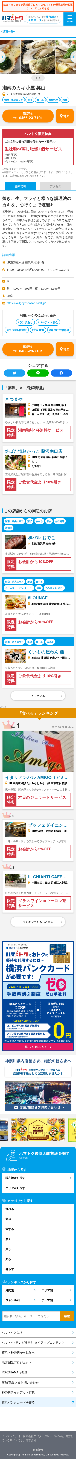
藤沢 (30, 99)
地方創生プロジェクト (17, 1362)
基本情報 (20, 186)
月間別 (9, 1290)
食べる (40, 99)
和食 (65, 99)
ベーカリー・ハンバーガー (19, 588)
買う (8, 1249)
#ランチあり (25, 322)
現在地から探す (15, 1178)
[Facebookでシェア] (61, 373)
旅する (9, 1229)
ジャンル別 (12, 1300)
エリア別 (47, 1290)
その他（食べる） (54, 588)
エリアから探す (15, 1188)
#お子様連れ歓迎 (17, 330)
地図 (66, 116)
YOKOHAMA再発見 (14, 1372)
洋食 (39, 588)
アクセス (55, 186)
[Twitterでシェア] (14, 373)
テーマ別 (47, 1300)
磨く (8, 1239)
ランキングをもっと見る (38, 922)
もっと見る (38, 696)
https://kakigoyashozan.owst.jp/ (26, 303)
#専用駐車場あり (59, 330)
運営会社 (31, 1440)
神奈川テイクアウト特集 (18, 1392)
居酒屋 (8, 527)
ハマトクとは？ (12, 1332)
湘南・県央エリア (13, 99)
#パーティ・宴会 (48, 322)
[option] (38, 57)
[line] (38, 373)
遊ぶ (8, 1219)
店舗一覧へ (9, 31)
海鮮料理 (53, 99)
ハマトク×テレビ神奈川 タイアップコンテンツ (33, 1342)
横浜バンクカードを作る (18, 1402)
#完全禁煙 (38, 330)
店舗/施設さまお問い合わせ (20, 1382)
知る (8, 1259)
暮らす (9, 1269)
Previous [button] (3, 57)
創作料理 (59, 521)
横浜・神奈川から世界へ (18, 1352)
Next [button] (73, 57)
